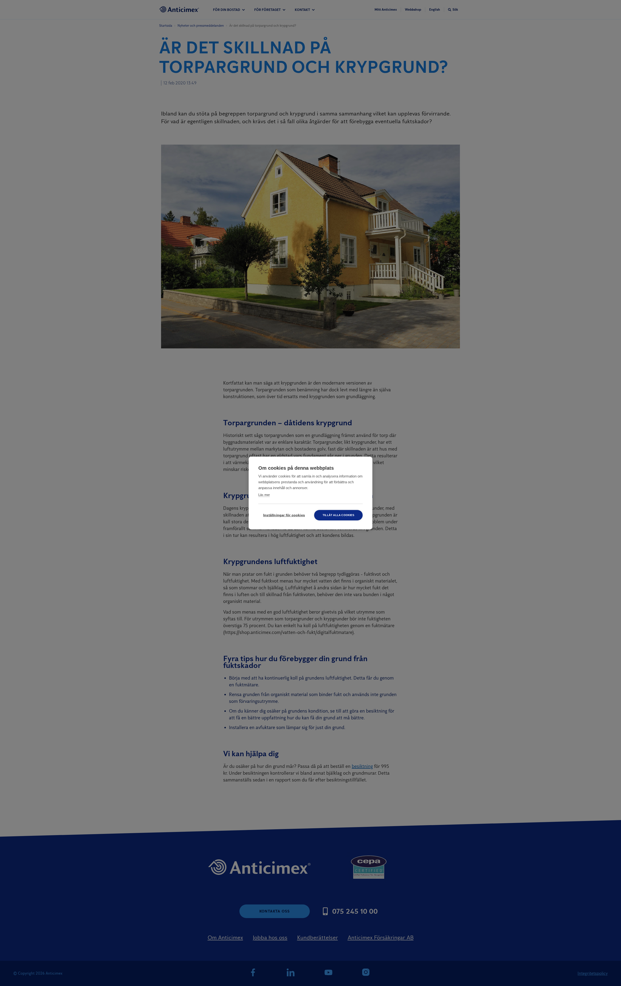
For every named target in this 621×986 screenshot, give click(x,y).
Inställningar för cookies (284, 515)
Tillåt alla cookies (338, 515)
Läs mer (264, 495)
